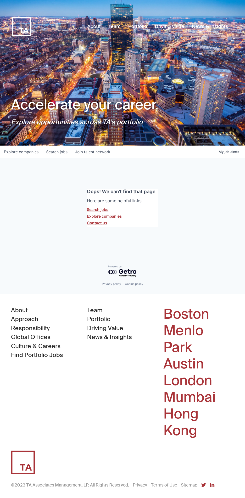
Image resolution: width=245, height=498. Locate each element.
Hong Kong (181, 422)
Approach (24, 319)
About (19, 310)
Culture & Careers (36, 346)
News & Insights (109, 337)
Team (95, 310)
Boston (186, 314)
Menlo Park (183, 339)
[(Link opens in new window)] (203, 485)
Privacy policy (111, 284)
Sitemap (189, 485)
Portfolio (99, 319)
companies (21, 151)
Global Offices (30, 337)
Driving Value (105, 328)
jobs (56, 151)
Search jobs (97, 209)
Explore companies (104, 216)
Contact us (97, 223)
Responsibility (30, 328)
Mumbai (189, 397)
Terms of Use (164, 485)
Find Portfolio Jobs (37, 355)
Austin (183, 364)
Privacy (140, 485)
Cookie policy (134, 284)
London (187, 380)
